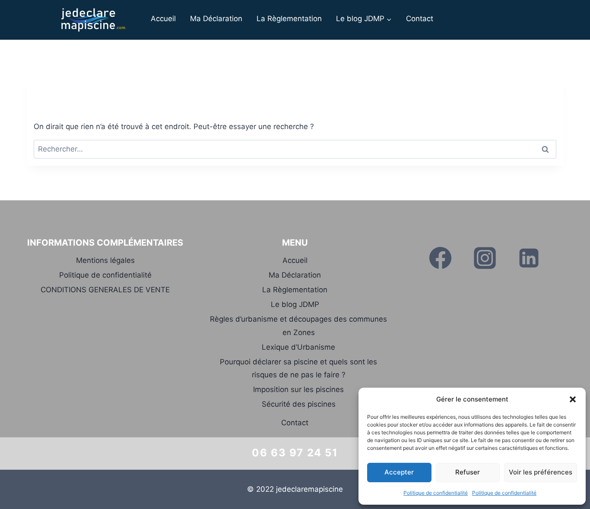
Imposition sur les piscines (298, 389)
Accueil (163, 18)
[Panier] (554, 19)
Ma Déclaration (216, 18)
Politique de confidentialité (435, 493)
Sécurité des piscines (299, 404)
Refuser (467, 472)
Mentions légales (105, 260)
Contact (419, 18)
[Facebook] (441, 258)
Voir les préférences (540, 472)
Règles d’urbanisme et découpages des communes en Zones (298, 326)
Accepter (399, 472)
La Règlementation (289, 18)
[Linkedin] (529, 258)
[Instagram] (485, 258)
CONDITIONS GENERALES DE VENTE (105, 289)
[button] (572, 399)
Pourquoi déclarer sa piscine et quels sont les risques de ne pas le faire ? (298, 368)
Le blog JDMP (295, 304)
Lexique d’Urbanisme (298, 347)
